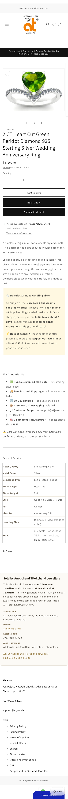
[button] (7, 24)
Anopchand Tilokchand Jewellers (29, 771)
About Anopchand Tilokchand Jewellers (26, 653)
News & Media (18, 743)
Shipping (6, 167)
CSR (12, 765)
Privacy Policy (18, 726)
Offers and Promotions (23, 759)
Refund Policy (18, 731)
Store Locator (18, 754)
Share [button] (9, 551)
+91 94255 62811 (12, 628)
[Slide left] (26, 123)
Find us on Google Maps (16, 657)
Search (14, 748)
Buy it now (34, 202)
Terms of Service (19, 737)
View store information (19, 233)
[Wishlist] (54, 24)
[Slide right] (42, 123)
